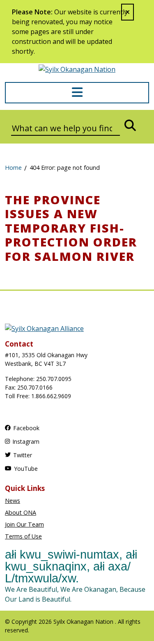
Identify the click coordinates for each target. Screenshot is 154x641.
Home (13, 167)
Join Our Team (24, 524)
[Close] (127, 12)
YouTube (26, 468)
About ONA (20, 512)
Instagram (25, 441)
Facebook (26, 428)
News (12, 500)
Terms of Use (23, 536)
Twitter (22, 455)
